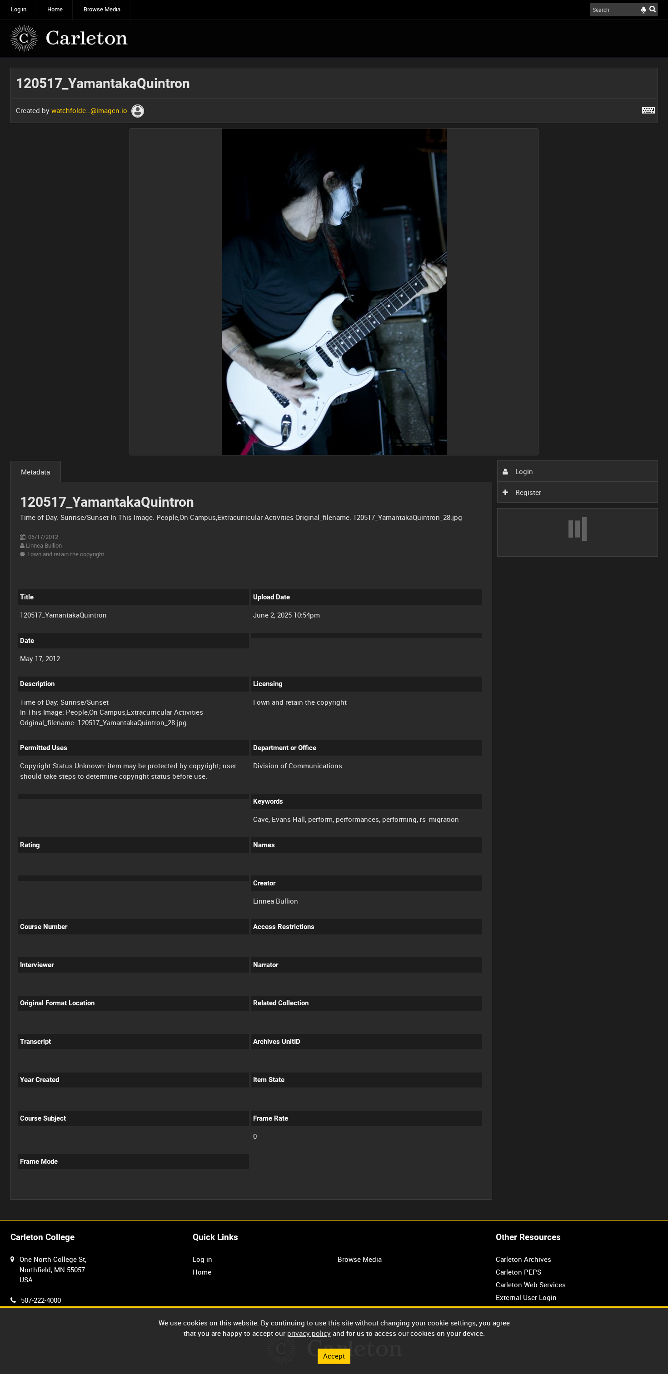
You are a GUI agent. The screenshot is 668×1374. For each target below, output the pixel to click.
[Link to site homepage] (69, 38)
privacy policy (309, 1333)
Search (652, 8)
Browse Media (102, 9)
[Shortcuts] (648, 108)
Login (523, 471)
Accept (334, 1355)
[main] (334, 639)
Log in (18, 9)
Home (55, 9)
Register (527, 492)
